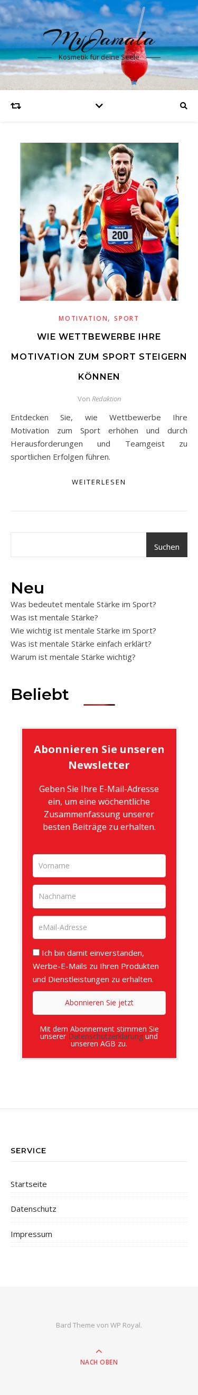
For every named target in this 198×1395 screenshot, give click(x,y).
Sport (126, 318)
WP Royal (125, 1325)
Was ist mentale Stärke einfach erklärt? (81, 643)
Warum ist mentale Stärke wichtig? (73, 656)
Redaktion (106, 398)
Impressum (31, 1234)
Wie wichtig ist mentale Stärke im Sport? (83, 630)
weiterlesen (99, 482)
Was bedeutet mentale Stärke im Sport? (83, 604)
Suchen (167, 546)
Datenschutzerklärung (105, 1036)
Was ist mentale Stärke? (54, 617)
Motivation (83, 318)
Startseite (29, 1184)
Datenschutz (33, 1208)
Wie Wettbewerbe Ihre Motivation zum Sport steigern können (99, 357)
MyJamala (99, 38)
